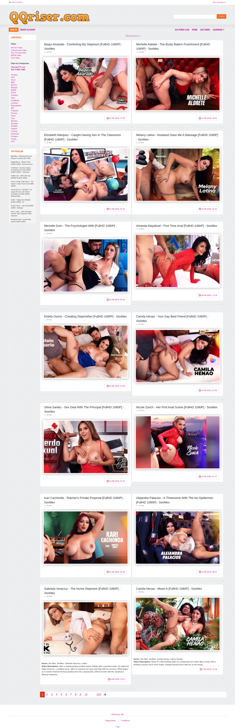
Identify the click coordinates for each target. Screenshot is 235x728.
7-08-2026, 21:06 (209, 669)
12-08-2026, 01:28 (117, 572)
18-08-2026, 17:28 (209, 295)
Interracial (15, 134)
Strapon (14, 129)
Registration (110, 720)
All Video (49, 52)
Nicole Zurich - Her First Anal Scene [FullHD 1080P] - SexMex (176, 407)
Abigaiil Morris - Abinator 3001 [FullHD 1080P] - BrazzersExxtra (22, 163)
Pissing (14, 113)
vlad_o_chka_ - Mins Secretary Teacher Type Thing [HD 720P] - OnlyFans (21, 214)
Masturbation (16, 106)
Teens (13, 116)
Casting (14, 131)
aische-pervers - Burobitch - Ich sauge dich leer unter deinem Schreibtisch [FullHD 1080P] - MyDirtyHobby (21, 193)
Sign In (13, 29)
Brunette (14, 124)
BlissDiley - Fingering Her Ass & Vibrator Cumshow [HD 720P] (21, 157)
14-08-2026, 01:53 (117, 481)
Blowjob (14, 88)
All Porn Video (16, 48)
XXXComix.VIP (117, 714)
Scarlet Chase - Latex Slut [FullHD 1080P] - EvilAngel (22, 207)
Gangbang (15, 100)
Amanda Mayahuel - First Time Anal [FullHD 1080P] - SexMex (176, 225)
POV (13, 141)
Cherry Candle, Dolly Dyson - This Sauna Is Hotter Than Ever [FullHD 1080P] (22, 184)
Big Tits (14, 85)
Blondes (14, 121)
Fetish (13, 93)
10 (85, 694)
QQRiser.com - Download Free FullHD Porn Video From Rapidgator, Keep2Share (49, 18)
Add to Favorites (15, 2)
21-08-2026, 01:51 (209, 209)
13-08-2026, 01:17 (209, 476)
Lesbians (14, 103)
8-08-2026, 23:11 (117, 679)
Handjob (14, 126)
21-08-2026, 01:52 (117, 209)
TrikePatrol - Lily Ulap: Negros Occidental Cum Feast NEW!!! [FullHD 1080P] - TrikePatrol (21, 170)
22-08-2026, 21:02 (117, 118)
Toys (13, 118)
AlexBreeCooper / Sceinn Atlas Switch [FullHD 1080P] (21, 220)
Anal (13, 77)
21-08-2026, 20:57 (209, 118)
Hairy (13, 98)
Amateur (14, 75)
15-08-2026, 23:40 (117, 386)
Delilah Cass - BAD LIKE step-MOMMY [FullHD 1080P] (21, 177)
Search (222, 16)
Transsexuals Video (19, 50)
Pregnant (14, 111)
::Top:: (117, 727)
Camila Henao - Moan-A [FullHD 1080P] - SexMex (169, 588)
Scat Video (15, 58)
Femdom (14, 95)
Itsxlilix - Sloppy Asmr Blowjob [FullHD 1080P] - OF (20, 201)
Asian (13, 80)
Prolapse (14, 136)
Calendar (218, 30)
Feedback (125, 720)
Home (194, 29)
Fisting (13, 139)
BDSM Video (16, 55)
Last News (205, 29)
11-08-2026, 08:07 (209, 572)
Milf (12, 108)
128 (98, 694)
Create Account (27, 29)
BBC (13, 82)
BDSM (13, 90)
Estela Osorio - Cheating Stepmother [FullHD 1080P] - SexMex (85, 316)
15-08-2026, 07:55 (209, 390)
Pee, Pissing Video (18, 53)
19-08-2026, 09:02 (117, 300)
